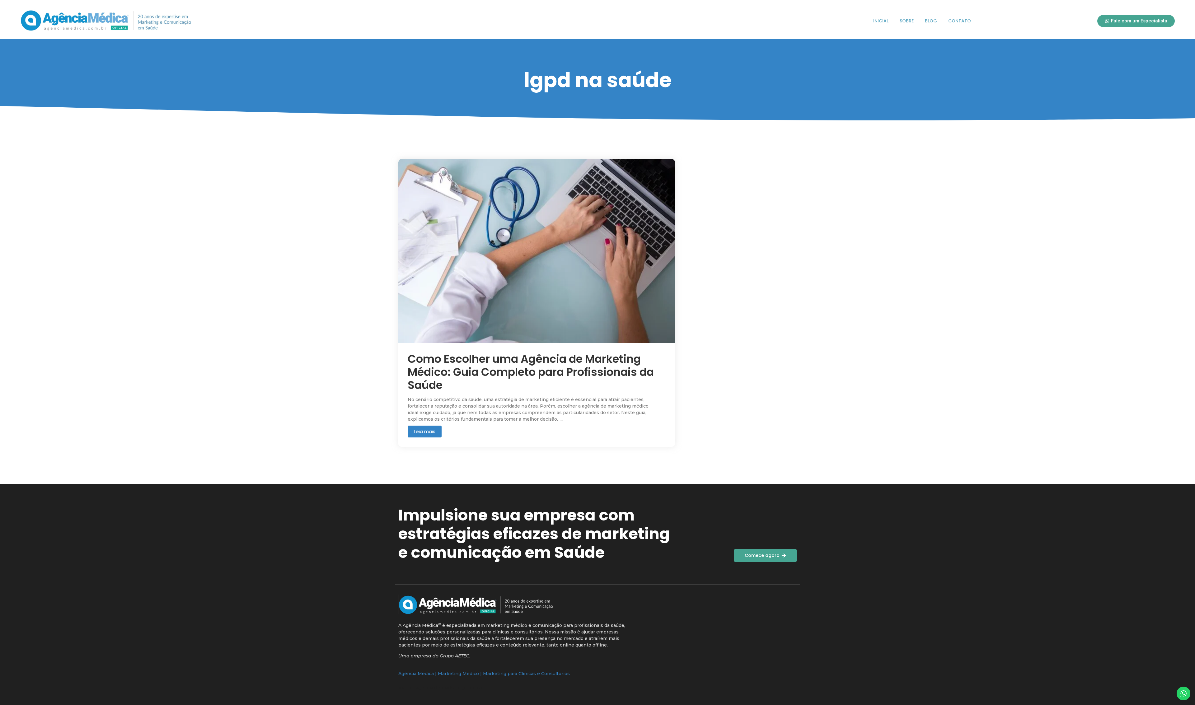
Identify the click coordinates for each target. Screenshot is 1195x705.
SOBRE (907, 21)
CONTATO (959, 21)
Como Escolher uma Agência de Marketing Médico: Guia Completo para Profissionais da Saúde (531, 372)
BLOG (931, 21)
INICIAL (880, 21)
